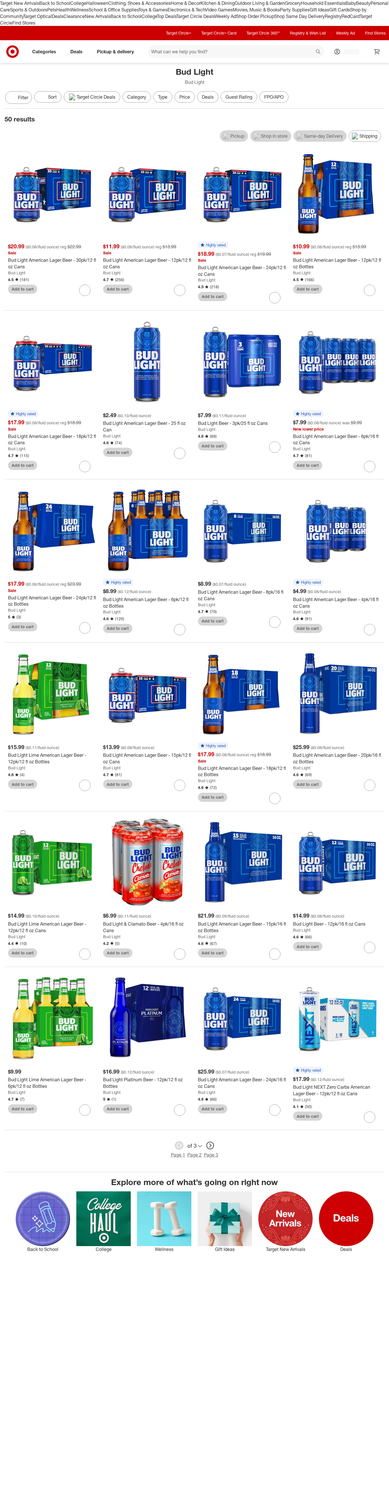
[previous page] (179, 1145)
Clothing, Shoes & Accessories (139, 3)
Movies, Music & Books (256, 10)
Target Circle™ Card (218, 33)
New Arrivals (97, 16)
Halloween (97, 3)
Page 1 (178, 1155)
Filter (23, 97)
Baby (350, 3)
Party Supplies (295, 10)
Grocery (293, 3)
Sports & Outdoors (28, 10)
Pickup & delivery (115, 51)
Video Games (219, 10)
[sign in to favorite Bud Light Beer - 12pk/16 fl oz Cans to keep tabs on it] (369, 947)
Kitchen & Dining (217, 3)
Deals (58, 16)
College (78, 3)
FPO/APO (274, 97)
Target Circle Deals (195, 16)
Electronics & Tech (186, 10)
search (318, 52)
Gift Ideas (319, 10)
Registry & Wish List (308, 33)
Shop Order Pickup (255, 16)
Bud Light (16, 272)
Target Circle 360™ (263, 33)
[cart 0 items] (377, 51)
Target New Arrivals (19, 3)
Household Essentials (323, 3)
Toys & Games (152, 10)
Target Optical (37, 16)
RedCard (350, 16)
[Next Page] (378, 98)
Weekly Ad (225, 16)
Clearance (74, 16)
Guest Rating (239, 97)
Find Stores (23, 23)
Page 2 (194, 1155)
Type (162, 97)
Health (63, 10)
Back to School (54, 3)
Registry (333, 16)
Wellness (79, 10)
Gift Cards (339, 10)
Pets (51, 10)
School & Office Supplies (113, 10)
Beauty (363, 3)
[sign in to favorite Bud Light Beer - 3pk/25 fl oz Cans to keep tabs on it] (275, 447)
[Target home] (12, 51)
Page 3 (211, 1155)
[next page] (210, 1145)
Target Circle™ (178, 33)
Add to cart (23, 289)
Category (136, 97)
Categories (44, 51)
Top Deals (166, 16)
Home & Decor (185, 3)
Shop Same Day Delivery (299, 16)
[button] (213, 245)
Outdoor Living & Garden (260, 3)
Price (184, 97)
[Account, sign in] (348, 51)
